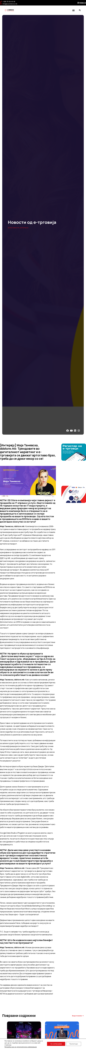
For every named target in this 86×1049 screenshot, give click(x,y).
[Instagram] (78, 430)
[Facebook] (67, 430)
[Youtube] (71, 430)
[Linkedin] (75, 430)
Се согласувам (56, 1044)
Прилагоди (73, 1044)
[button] (73, 10)
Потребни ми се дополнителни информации (20, 1047)
